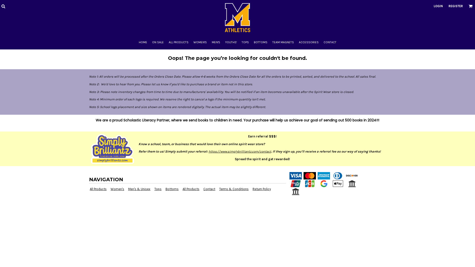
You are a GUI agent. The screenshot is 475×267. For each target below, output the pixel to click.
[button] (3, 6)
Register (456, 6)
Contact (209, 189)
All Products (98, 189)
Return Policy (262, 189)
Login (438, 6)
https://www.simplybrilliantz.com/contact (240, 151)
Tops (158, 189)
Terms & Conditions (234, 189)
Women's (117, 189)
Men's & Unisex (139, 189)
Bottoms (172, 189)
